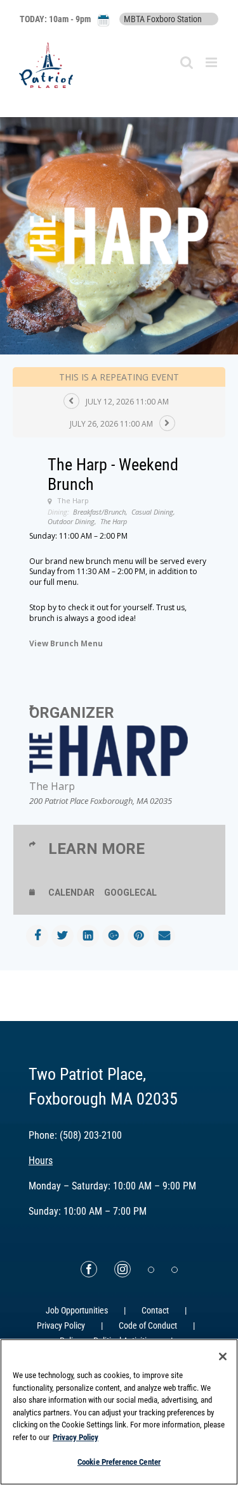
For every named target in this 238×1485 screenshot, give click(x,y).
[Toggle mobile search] (186, 62)
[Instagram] (122, 1269)
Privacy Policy (61, 1325)
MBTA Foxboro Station (163, 19)
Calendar (71, 892)
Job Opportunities (77, 1310)
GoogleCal (130, 892)
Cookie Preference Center (119, 1462)
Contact (155, 1310)
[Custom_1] (174, 1270)
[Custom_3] (151, 1270)
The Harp (52, 786)
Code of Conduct (148, 1325)
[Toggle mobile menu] (212, 62)
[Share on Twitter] (62, 936)
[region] (119, 1412)
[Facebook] (89, 1269)
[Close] (223, 1356)
